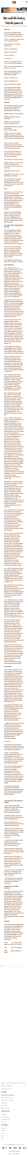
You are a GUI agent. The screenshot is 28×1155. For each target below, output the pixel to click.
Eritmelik (3, 1130)
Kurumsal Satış (4, 1116)
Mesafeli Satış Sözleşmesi (7, 1095)
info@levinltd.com (13, 81)
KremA (2, 1133)
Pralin (2, 1136)
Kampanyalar (4, 1102)
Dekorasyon (4, 1128)
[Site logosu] (14, 2)
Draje (2, 1138)
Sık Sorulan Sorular (5, 1119)
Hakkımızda (3, 1114)
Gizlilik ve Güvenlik (5, 1108)
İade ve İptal (4, 1105)
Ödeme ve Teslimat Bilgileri (7, 1100)
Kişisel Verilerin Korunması (7, 1097)
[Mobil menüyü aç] (1, 2)
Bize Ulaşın (3, 1122)
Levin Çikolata (11, 1144)
